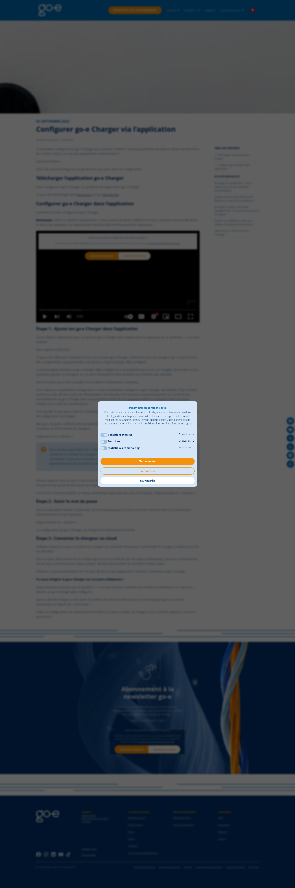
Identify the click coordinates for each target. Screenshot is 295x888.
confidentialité (152, 423)
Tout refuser (147, 471)
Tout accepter (147, 461)
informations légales (181, 423)
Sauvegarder (147, 480)
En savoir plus (185, 434)
